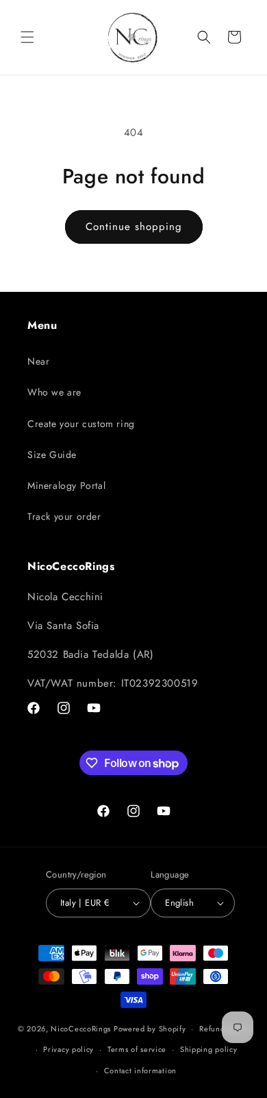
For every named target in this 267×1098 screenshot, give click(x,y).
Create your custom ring (81, 424)
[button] (27, 37)
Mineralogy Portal (66, 485)
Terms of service (136, 1049)
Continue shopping (134, 226)
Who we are (54, 392)
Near (38, 361)
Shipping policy (209, 1049)
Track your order (64, 516)
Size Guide (52, 454)
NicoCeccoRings (81, 1028)
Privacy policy (68, 1049)
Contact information (140, 1070)
